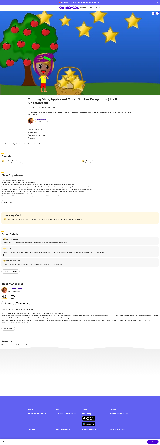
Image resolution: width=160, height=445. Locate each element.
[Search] (96, 8)
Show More (8, 202)
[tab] (4, 144)
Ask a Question (23, 303)
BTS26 (83, 2)
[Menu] (100, 8)
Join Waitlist (153, 442)
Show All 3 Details (10, 271)
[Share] (153, 13)
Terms (95, 2)
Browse (82, 8)
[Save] (157, 13)
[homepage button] (69, 7)
